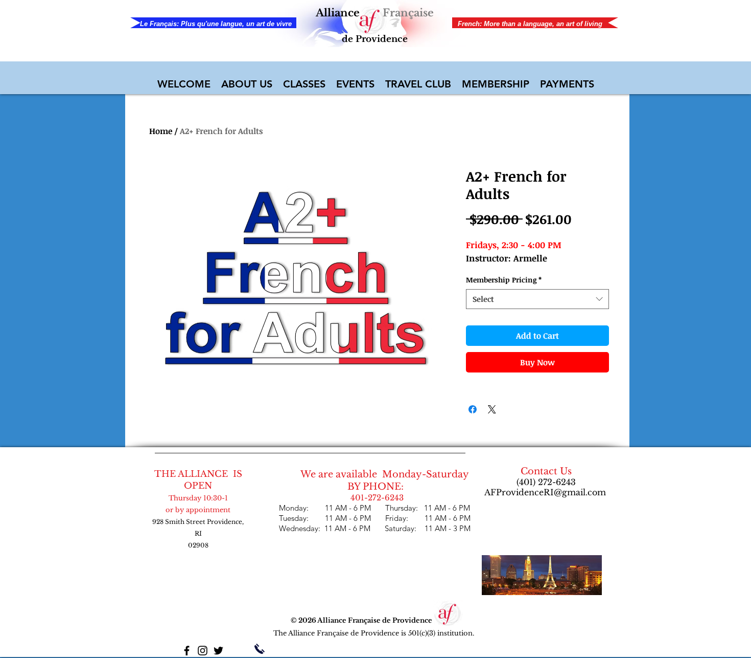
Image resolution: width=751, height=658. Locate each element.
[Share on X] (492, 409)
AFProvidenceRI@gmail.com (545, 492)
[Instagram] (202, 650)
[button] (246, 84)
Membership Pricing (504, 279)
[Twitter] (218, 650)
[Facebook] (186, 650)
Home (160, 131)
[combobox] (537, 299)
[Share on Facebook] (472, 409)
